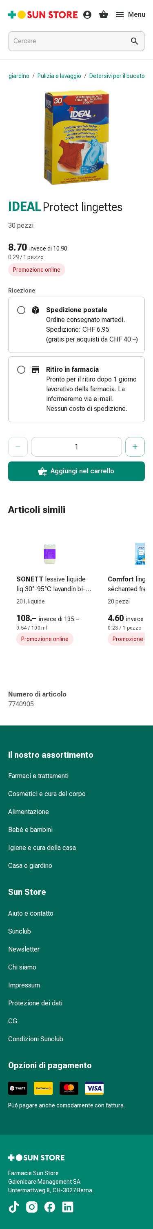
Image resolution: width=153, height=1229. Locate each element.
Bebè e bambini (30, 830)
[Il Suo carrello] (103, 15)
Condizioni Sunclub (35, 1039)
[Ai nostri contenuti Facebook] (49, 1207)
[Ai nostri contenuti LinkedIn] (67, 1207)
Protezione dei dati (35, 1003)
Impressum (24, 985)
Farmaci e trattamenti (38, 776)
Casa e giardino (30, 866)
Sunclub (19, 931)
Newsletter (24, 949)
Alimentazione (28, 812)
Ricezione (21, 290)
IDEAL (24, 207)
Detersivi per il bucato (117, 76)
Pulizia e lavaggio (59, 76)
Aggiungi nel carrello (82, 471)
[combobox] (65, 41)
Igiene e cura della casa (42, 848)
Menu (136, 14)
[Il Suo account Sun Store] (85, 15)
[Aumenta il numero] (135, 447)
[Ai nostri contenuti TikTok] (14, 1207)
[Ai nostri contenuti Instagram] (32, 1207)
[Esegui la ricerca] (134, 41)
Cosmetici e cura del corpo (47, 794)
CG (12, 1021)
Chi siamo (22, 967)
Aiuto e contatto (30, 913)
